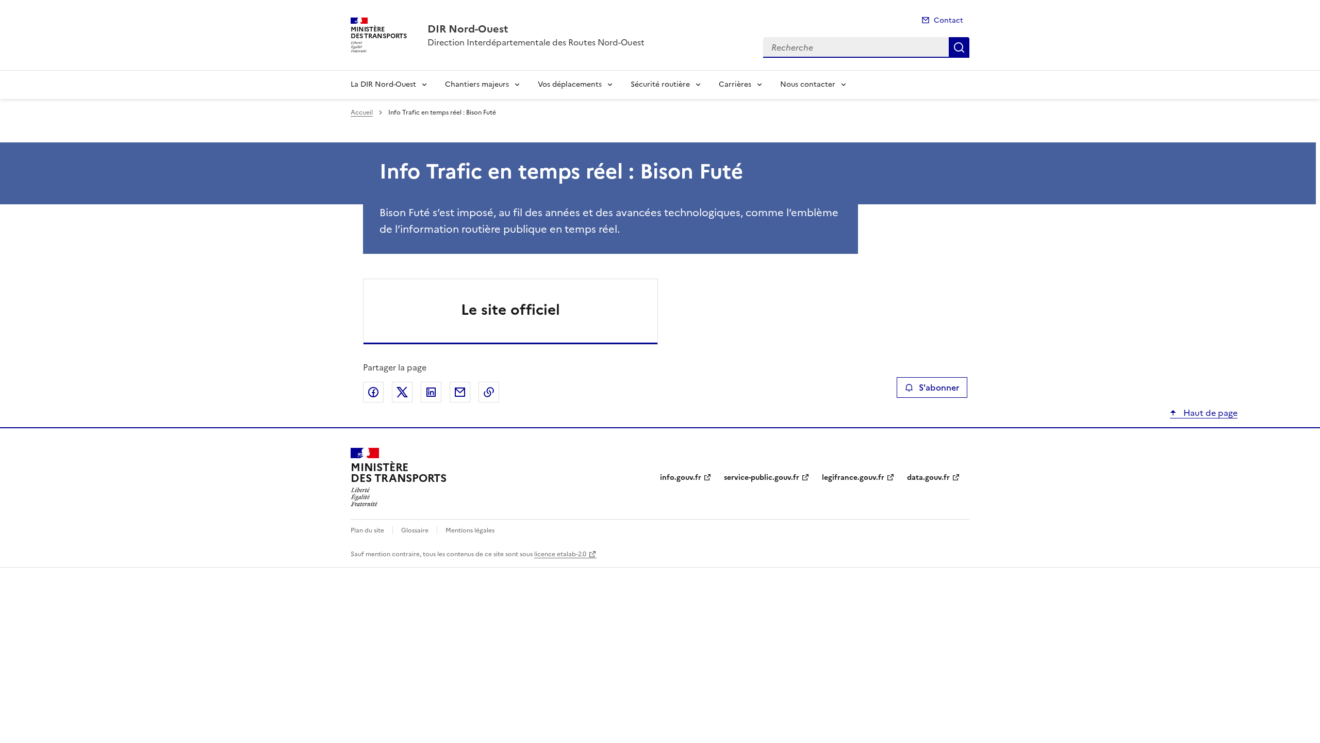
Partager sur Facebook (373, 392)
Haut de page (1209, 413)
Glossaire (414, 530)
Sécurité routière (660, 84)
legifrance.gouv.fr (853, 477)
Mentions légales (470, 530)
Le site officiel (510, 309)
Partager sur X (402, 392)
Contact (948, 20)
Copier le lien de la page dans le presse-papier (488, 392)
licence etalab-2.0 (560, 554)
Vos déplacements (570, 84)
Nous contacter (807, 84)
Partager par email (460, 392)
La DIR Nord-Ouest (383, 84)
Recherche (959, 47)
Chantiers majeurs (477, 84)
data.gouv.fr (928, 477)
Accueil (362, 112)
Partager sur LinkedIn (431, 392)
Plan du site (367, 530)
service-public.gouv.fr (761, 477)
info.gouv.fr (680, 477)
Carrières (735, 84)
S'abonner (939, 387)
